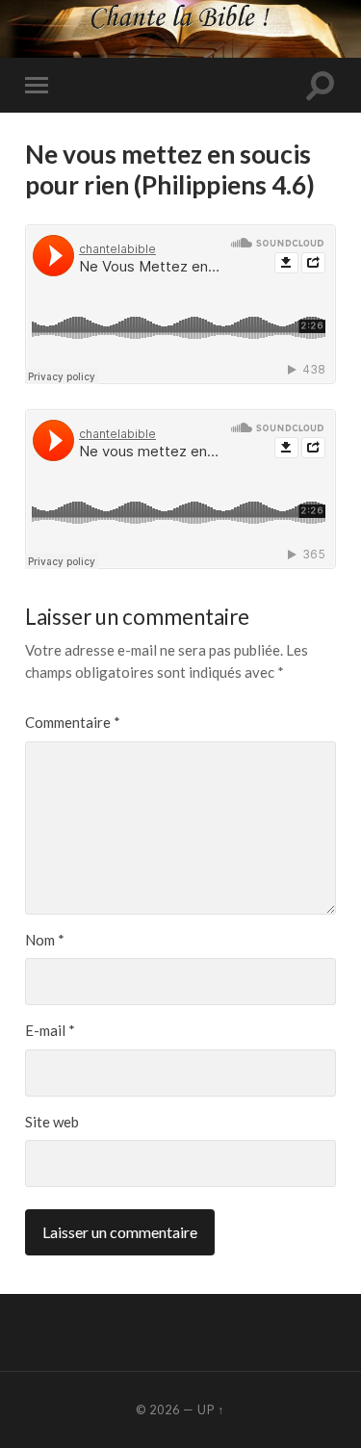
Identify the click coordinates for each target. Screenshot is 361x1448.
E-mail (50, 1030)
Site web (52, 1121)
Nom (44, 939)
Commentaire (72, 722)
